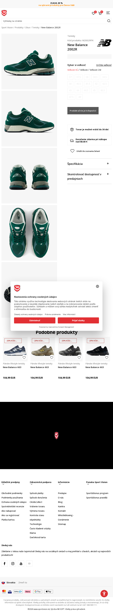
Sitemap (62, 524)
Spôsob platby (36, 493)
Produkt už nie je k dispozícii (83, 110)
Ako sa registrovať (10, 515)
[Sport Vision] (4, 12)
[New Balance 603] (15, 349)
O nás (61, 497)
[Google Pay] (37, 591)
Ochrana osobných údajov (13, 502)
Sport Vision (7, 27)
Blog (60, 502)
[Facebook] (5, 564)
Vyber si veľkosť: (76, 65)
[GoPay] (18, 591)
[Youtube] (21, 564)
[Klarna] (28, 591)
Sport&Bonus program (97, 493)
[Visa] (10, 591)
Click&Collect (36, 502)
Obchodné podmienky (11, 493)
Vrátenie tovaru (37, 506)
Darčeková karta (38, 537)
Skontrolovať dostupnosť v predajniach (84, 176)
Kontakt (62, 510)
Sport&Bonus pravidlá (96, 497)
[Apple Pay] (48, 591)
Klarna (33, 533)
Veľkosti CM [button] (95, 70)
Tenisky (35, 27)
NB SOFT (60, 609)
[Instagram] (13, 564)
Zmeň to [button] (22, 582)
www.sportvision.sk (42, 609)
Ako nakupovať (8, 510)
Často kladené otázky (40, 528)
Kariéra (61, 506)
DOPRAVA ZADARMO (56, 3)
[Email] (29, 564)
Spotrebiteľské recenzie (12, 506)
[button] (56, 21)
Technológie (36, 524)
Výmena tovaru (37, 510)
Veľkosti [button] (84, 70)
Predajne (62, 493)
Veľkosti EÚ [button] (72, 70)
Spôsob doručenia (38, 497)
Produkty (19, 27)
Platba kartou (8, 519)
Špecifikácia (75, 164)
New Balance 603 (12, 367)
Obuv (27, 27)
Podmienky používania (12, 497)
